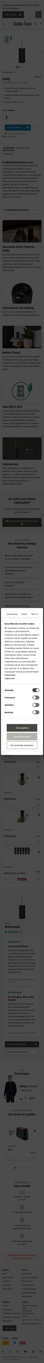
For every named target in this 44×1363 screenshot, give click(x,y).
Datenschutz (10, 675)
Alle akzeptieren (22, 728)
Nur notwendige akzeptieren (22, 745)
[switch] (35, 698)
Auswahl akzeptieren (22, 736)
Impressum (10, 678)
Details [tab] (24, 614)
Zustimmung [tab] (12, 614)
